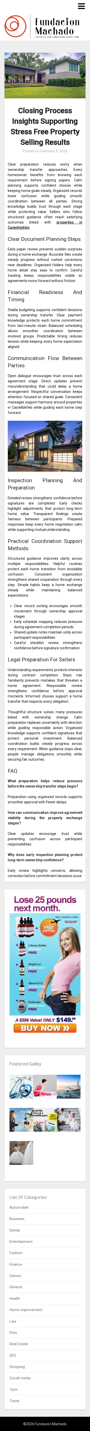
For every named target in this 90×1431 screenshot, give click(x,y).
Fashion (16, 1253)
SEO (13, 1355)
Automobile (19, 1207)
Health (15, 1298)
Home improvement (26, 1310)
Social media (20, 1378)
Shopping (17, 1367)
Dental (15, 1230)
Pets (13, 1332)
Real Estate (19, 1344)
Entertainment (21, 1241)
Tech (14, 1389)
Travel (14, 1401)
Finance (16, 1264)
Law (13, 1321)
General (16, 1287)
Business (17, 1219)
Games (15, 1275)
